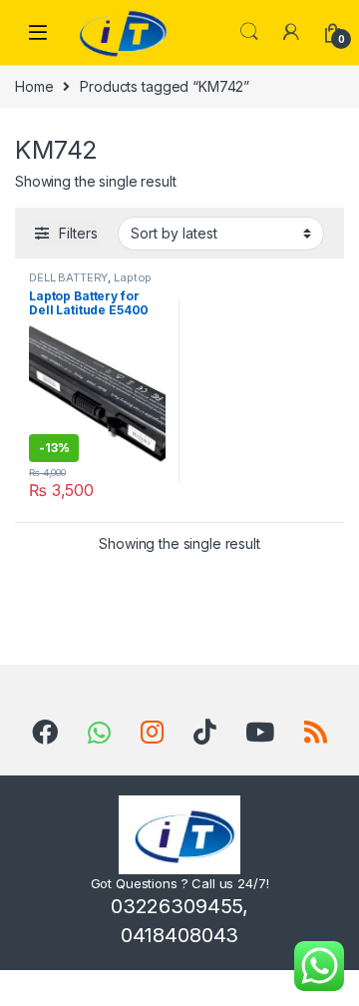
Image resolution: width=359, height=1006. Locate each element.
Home (34, 86)
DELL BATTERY (68, 277)
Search (249, 32)
